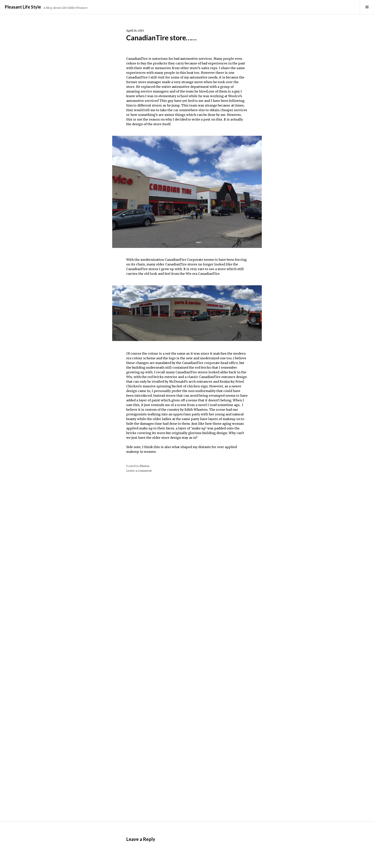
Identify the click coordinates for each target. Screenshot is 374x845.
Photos (144, 466)
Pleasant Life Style (23, 7)
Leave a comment (139, 470)
